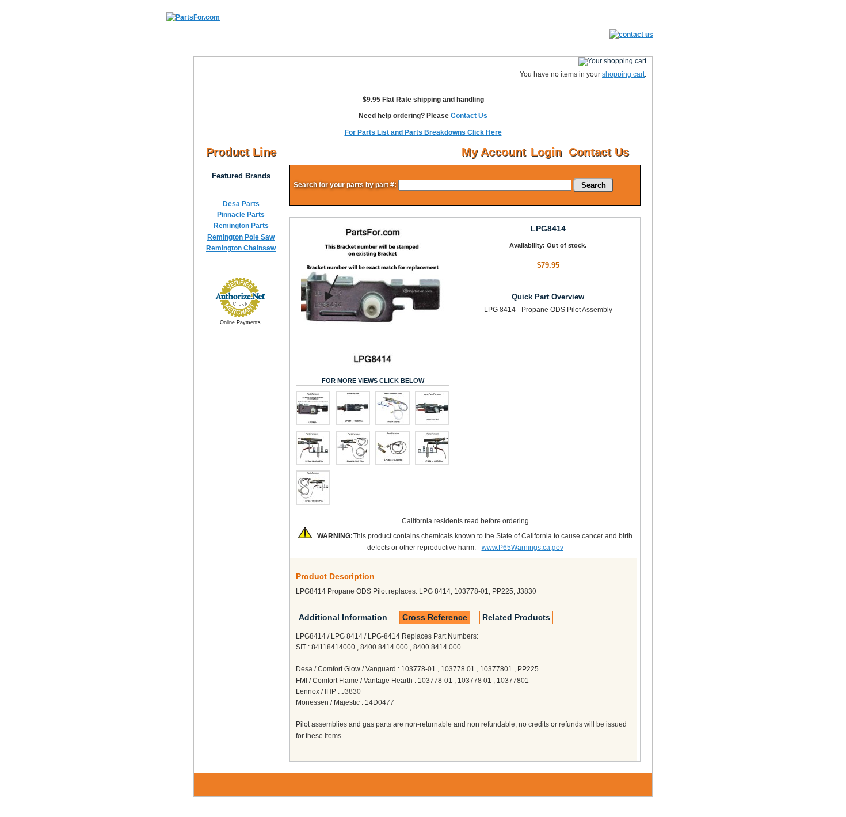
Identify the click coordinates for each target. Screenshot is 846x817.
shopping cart (623, 74)
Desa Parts (241, 204)
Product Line (241, 152)
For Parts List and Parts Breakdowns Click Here (423, 132)
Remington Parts (241, 226)
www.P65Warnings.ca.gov (522, 548)
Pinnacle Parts (241, 215)
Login (546, 152)
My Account (494, 152)
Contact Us (469, 116)
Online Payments (240, 322)
